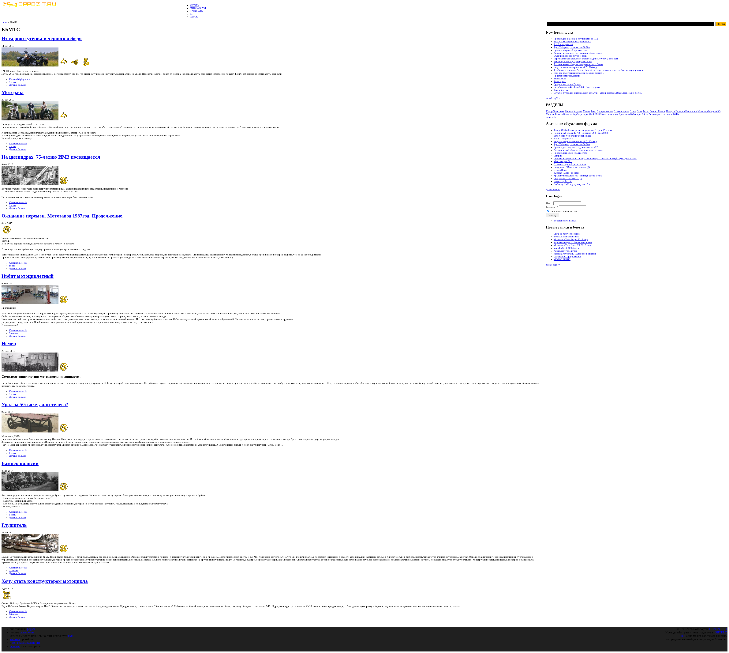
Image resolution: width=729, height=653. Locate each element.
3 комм (12, 394)
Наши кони (691, 111)
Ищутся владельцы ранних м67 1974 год (575, 67)
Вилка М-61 (560, 78)
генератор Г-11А (563, 181)
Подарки (680, 111)
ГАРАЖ (194, 16)
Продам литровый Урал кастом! (570, 50)
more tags (551, 117)
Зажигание (612, 114)
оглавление (27, 632)
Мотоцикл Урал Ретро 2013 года (571, 239)
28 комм (13, 614)
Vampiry (558, 155)
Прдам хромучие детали (567, 75)
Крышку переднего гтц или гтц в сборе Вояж (578, 53)
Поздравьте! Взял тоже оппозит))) (572, 167)
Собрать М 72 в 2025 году (568, 178)
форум (31, 629)
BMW (676, 114)
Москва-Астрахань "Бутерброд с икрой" (575, 253)
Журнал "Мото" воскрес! (567, 173)
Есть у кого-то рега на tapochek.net (572, 41)
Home (5, 22)
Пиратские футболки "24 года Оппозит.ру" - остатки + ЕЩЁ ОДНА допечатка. (595, 158)
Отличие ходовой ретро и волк (570, 56)
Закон (603, 114)
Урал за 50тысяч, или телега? (35, 404)
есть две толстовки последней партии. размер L (579, 73)
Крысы (559, 114)
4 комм (12, 146)
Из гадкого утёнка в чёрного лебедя (42, 38)
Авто (651, 114)
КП (191, 14)
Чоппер (569, 111)
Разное (661, 111)
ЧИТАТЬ (194, 5)
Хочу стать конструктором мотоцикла (45, 581)
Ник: (549, 203)
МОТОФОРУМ (198, 8)
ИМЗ (597, 114)
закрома (15, 639)
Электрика (558, 111)
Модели (550, 114)
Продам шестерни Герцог (567, 84)
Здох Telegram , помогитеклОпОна (572, 47)
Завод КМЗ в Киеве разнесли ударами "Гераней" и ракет (584, 130)
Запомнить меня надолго (563, 211)
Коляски (567, 114)
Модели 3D (714, 111)
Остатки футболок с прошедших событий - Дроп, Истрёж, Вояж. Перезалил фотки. (598, 93)
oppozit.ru (659, 114)
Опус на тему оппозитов (567, 233)
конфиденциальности (26, 642)
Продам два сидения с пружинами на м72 (576, 38)
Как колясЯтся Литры (565, 251)
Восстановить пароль (565, 220)
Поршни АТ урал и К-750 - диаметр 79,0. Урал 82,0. (581, 133)
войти (12, 265)
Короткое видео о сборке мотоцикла (573, 242)
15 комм (13, 333)
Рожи (639, 111)
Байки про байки (639, 114)
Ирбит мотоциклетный (28, 276)
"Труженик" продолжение (567, 256)
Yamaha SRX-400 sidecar (567, 248)
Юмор (549, 111)
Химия (586, 111)
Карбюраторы (580, 114)
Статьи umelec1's (18, 143)
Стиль (633, 111)
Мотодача (13, 92)
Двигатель (624, 114)
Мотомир (702, 111)
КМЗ (591, 114)
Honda (669, 114)
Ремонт (654, 111)
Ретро (646, 111)
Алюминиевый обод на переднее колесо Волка (578, 64)
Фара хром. (560, 81)
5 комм (12, 514)
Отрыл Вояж (560, 170)
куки (71, 635)
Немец (9, 343)
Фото (593, 111)
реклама (15, 646)
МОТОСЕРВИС (562, 259)
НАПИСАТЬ (196, 11)
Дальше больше (17, 85)
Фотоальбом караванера (566, 236)
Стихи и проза (621, 111)
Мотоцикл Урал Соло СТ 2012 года (572, 245)
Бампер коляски (20, 463)
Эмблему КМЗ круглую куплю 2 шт (573, 61)
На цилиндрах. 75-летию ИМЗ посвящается (51, 157)
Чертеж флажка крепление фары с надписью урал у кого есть (586, 58)
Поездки (670, 111)
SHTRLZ (721, 632)
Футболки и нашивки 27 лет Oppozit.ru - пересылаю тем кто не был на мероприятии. (598, 70)
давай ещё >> (553, 98)
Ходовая (578, 111)
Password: (552, 207)
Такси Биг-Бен (561, 90)
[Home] (29, 6)
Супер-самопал (605, 111)
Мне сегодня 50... (563, 161)
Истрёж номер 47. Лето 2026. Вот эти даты (577, 87)
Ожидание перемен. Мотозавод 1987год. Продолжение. (63, 216)
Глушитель (14, 525)
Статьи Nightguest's (19, 79)
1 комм (12, 82)
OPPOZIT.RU (718, 629)
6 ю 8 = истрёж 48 (563, 44)
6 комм (12, 453)
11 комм (13, 570)
